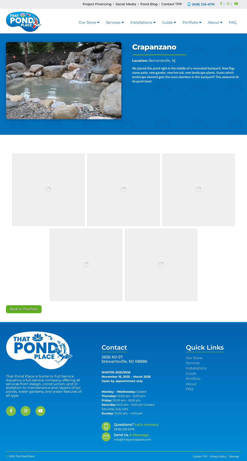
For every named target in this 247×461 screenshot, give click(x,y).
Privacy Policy (218, 456)
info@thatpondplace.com (132, 439)
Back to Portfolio (24, 308)
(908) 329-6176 (203, 4)
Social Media (126, 4)
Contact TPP (171, 4)
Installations (141, 22)
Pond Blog (148, 4)
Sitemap (234, 456)
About (213, 22)
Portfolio (190, 22)
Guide (167, 22)
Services (113, 22)
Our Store (87, 22)
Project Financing (97, 4)
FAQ (233, 22)
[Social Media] (221, 4)
